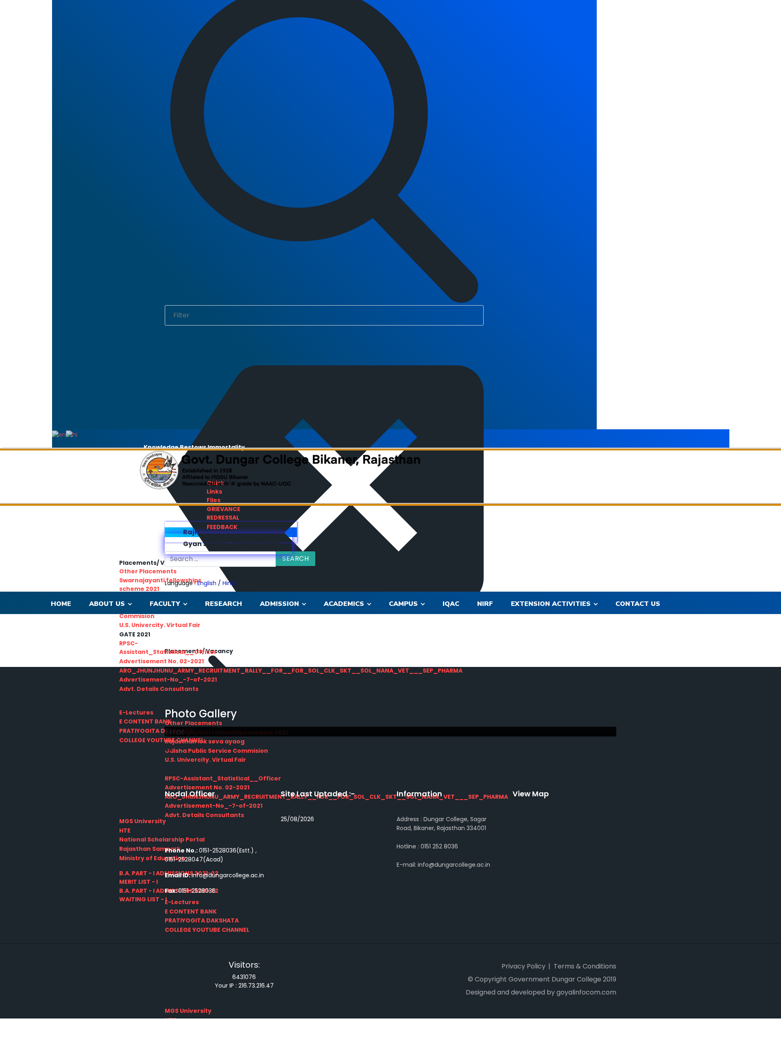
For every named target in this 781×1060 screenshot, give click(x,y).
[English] (59, 434)
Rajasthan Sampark (150, 849)
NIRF (485, 603)
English (206, 583)
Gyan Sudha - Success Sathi (231, 544)
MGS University (188, 1011)
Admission (279, 603)
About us (107, 603)
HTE (125, 830)
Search (295, 558)
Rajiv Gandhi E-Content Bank (233, 532)
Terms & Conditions (585, 966)
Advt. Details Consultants (159, 689)
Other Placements (148, 571)
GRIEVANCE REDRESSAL (223, 513)
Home (61, 603)
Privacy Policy (523, 966)
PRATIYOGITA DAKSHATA (202, 920)
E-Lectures (136, 712)
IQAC (451, 603)
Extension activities (551, 603)
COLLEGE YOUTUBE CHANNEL (207, 930)
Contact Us (637, 603)
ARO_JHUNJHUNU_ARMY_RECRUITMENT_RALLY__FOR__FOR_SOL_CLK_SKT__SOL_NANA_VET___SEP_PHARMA (290, 671)
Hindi (229, 583)
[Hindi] (71, 434)
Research (223, 603)
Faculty (165, 603)
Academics (344, 603)
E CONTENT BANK (191, 911)
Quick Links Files (216, 491)
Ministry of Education (152, 858)
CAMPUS (403, 603)
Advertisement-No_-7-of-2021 (168, 679)
